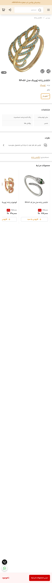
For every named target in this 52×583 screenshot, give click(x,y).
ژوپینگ (43, 85)
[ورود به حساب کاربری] (10, 10)
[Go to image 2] (2, 72)
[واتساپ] (4, 568)
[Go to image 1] (5, 72)
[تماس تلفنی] (4, 562)
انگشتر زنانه (38, 18)
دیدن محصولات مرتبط (39, 578)
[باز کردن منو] (48, 10)
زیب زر (48, 18)
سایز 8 (45, 96)
